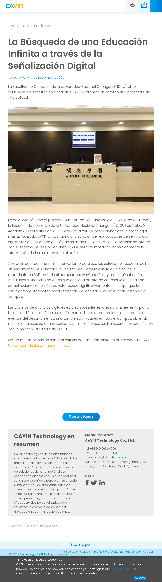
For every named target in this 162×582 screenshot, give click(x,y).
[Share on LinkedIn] (102, 485)
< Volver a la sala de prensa (33, 26)
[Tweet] (94, 485)
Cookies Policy (121, 569)
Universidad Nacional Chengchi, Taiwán (41, 346)
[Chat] (132, 6)
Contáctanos (81, 417)
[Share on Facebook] (87, 485)
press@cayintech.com (110, 457)
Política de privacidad (76, 552)
